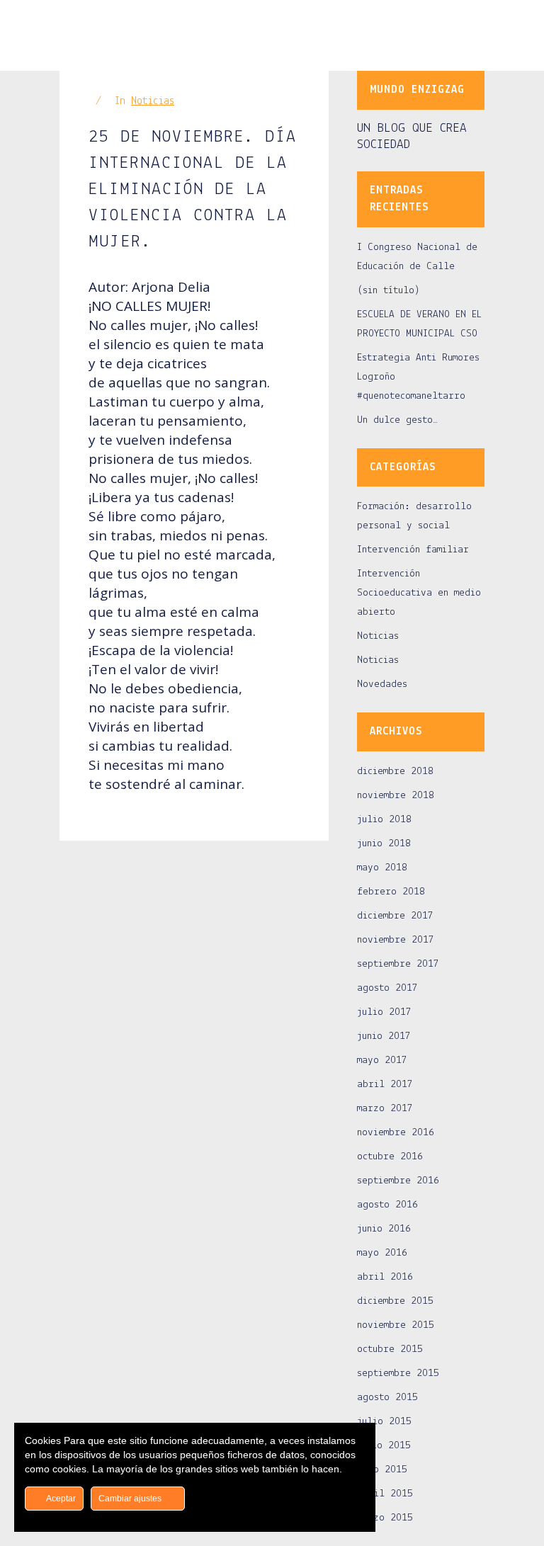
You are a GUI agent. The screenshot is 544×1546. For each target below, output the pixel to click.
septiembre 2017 (398, 964)
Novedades (382, 684)
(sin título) (388, 290)
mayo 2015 (382, 1470)
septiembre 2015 (398, 1373)
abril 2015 (385, 1494)
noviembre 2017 (395, 940)
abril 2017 (385, 1084)
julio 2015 (384, 1421)
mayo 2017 (382, 1060)
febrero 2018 (391, 892)
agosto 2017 (387, 988)
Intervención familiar (413, 550)
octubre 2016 (390, 1157)
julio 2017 (384, 1012)
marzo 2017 (385, 1108)
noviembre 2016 (395, 1132)
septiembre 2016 (398, 1181)
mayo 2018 (382, 868)
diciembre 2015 (395, 1301)
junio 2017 (384, 1036)
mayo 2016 (382, 1253)
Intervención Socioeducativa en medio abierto (419, 593)
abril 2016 (385, 1277)
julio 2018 (384, 819)
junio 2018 (384, 844)
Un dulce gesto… (397, 420)
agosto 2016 (387, 1205)
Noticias (152, 101)
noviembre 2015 (395, 1325)
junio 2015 (384, 1445)
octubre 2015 (390, 1349)
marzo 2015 (385, 1518)
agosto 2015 (387, 1397)
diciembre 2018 (395, 771)
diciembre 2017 (395, 916)
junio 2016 (384, 1229)
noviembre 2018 (395, 795)
